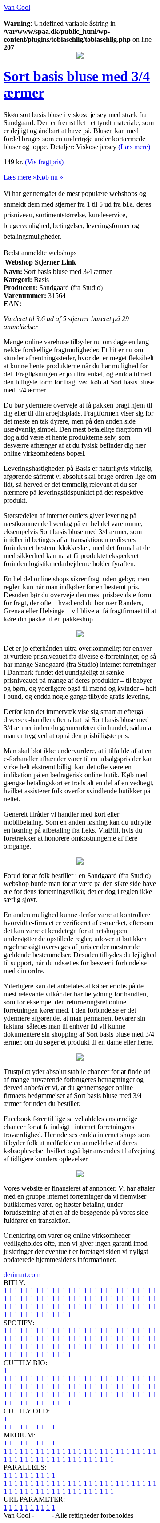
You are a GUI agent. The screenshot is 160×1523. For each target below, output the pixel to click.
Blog (43, 1515)
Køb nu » (49, 177)
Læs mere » (20, 177)
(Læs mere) (134, 147)
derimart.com (22, 1274)
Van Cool (17, 7)
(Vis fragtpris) (44, 162)
